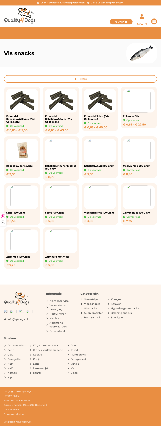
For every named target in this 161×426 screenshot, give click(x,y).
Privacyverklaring (14, 414)
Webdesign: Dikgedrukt (17, 421)
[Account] (141, 16)
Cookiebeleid (11, 409)
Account (141, 24)
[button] (154, 21)
